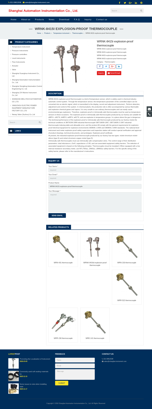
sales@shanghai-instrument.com (37, 2)
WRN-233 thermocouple (126, 263)
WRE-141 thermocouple (95, 338)
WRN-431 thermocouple (63, 263)
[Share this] (100, 66)
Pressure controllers (19, 54)
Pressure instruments (20, 51)
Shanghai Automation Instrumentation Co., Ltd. (26, 81)
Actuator (15, 66)
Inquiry (101, 73)
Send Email (115, 73)
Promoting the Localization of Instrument (35, 359)
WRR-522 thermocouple (126, 300)
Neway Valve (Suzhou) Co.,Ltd (23, 114)
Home (39, 33)
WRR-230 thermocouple (63, 338)
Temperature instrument (61, 33)
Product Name (53, 183)
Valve (14, 70)
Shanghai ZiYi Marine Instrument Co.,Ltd (24, 94)
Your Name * (53, 166)
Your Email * (53, 174)
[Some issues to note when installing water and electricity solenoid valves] (13, 393)
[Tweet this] (106, 66)
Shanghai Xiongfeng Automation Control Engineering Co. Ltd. (27, 87)
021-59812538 (15, 2)
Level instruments (18, 58)
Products (47, 33)
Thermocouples (77, 33)
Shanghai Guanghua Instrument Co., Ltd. (26, 74)
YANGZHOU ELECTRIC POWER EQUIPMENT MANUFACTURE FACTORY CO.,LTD (24, 108)
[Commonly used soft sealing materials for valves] (13, 381)
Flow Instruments (18, 62)
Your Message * (54, 191)
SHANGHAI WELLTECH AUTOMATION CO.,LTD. (26, 100)
